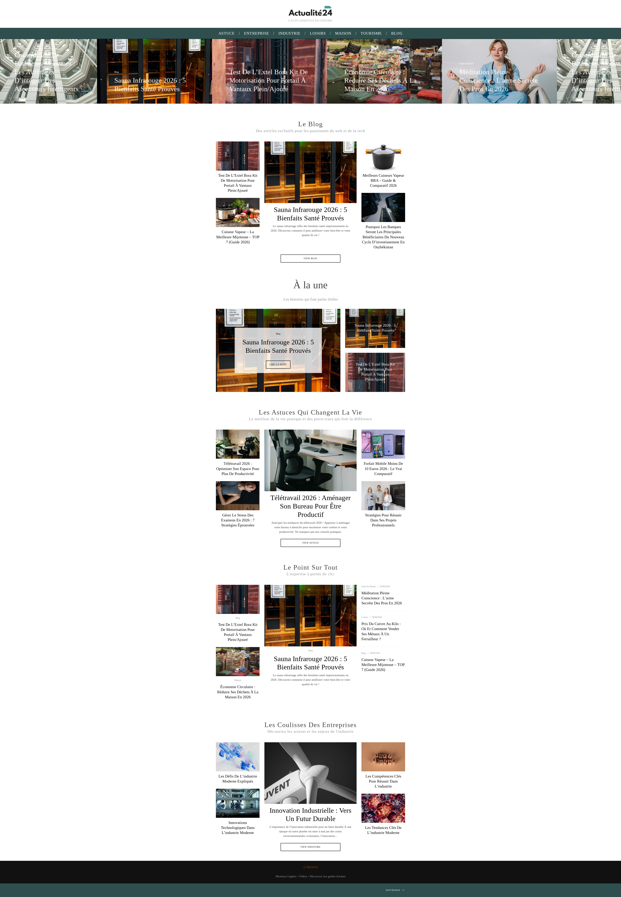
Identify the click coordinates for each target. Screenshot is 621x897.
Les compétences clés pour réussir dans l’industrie (383, 781)
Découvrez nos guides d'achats (328, 876)
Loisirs (364, 617)
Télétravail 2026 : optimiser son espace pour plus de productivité (237, 468)
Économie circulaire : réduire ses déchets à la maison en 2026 (237, 692)
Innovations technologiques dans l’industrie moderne (238, 828)
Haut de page (393, 890)
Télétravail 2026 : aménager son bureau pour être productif (310, 506)
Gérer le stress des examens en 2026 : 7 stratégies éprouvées (238, 520)
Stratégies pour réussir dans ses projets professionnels (383, 520)
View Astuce (310, 543)
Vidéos (303, 876)
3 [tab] (327, 348)
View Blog (310, 258)
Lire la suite (278, 368)
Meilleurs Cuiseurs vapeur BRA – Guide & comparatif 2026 (383, 180)
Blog (116, 72)
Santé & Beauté (466, 63)
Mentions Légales (286, 876)
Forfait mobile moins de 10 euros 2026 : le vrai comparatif (383, 468)
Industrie (19, 46)
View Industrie (310, 847)
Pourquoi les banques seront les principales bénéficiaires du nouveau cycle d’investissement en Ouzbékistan (383, 237)
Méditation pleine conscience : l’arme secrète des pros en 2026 (381, 598)
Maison (347, 63)
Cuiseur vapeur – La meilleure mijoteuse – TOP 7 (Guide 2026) (237, 237)
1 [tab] (583, 69)
